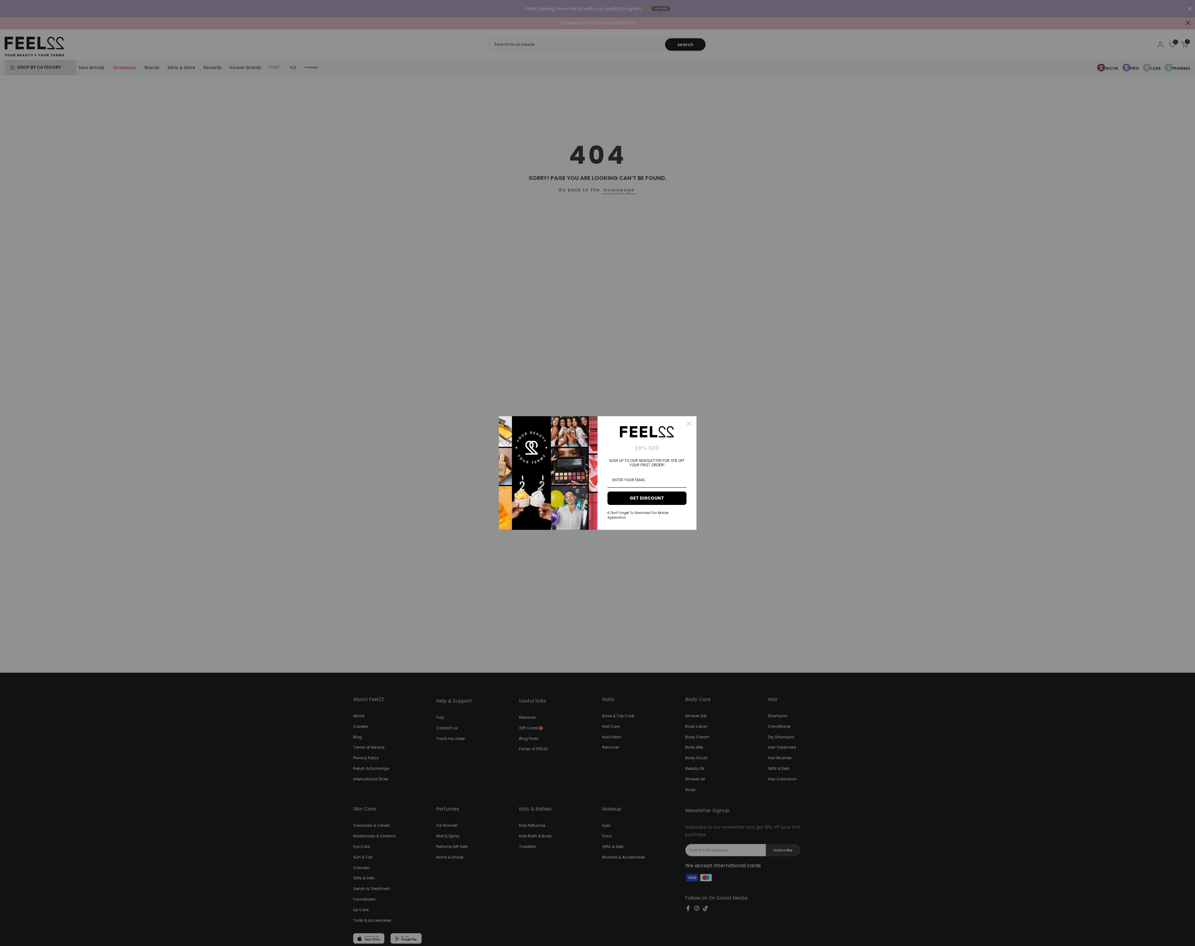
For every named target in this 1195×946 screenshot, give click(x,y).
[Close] (689, 423)
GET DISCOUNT (647, 498)
